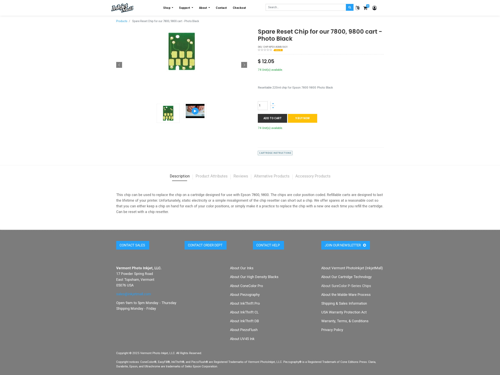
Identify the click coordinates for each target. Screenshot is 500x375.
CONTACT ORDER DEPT (205, 245)
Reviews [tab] (240, 176)
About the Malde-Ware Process (346, 295)
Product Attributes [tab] (212, 176)
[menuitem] (221, 8)
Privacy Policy (332, 330)
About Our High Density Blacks (254, 277)
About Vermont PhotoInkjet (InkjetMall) (352, 268)
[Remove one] (273, 108)
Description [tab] (180, 176)
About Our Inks (242, 268)
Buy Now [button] (303, 118)
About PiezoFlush (244, 330)
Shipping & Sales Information (344, 303)
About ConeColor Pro (246, 286)
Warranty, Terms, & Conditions (345, 321)
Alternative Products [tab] (271, 176)
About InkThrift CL (244, 312)
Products (121, 21)
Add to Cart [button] (272, 118)
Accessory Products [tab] (312, 176)
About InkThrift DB (244, 321)
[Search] (350, 7)
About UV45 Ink (242, 339)
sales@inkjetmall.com (133, 294)
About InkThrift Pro (245, 303)
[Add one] (273, 103)
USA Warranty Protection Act (344, 312)
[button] (119, 65)
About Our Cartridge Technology (346, 277)
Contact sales (133, 245)
